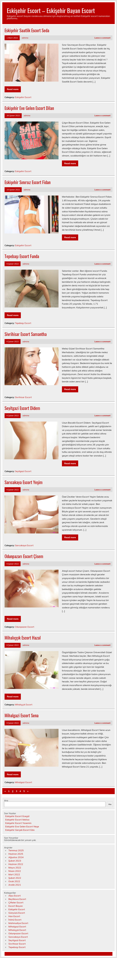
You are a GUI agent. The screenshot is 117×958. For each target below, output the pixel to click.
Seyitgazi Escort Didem (22, 408)
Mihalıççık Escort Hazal (23, 637)
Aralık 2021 (14, 884)
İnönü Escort (14, 919)
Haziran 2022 (15, 864)
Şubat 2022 (14, 877)
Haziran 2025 (15, 853)
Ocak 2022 (14, 881)
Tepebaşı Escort (23, 323)
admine (25, 37)
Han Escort (14, 916)
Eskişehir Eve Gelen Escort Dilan (29, 108)
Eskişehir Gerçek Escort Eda (20, 829)
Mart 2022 (14, 874)
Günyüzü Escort (16, 912)
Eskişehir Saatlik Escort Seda (27, 30)
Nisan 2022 (14, 871)
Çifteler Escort (15, 902)
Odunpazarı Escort (24, 626)
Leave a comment (102, 37)
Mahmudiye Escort (18, 923)
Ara (6, 800)
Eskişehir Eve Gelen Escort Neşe (22, 826)
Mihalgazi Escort (23, 782)
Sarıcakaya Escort (24, 545)
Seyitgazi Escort (23, 471)
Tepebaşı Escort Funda (22, 256)
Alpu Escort (14, 895)
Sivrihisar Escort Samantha (26, 334)
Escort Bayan (15, 905)
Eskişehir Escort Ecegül (17, 816)
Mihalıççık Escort (23, 704)
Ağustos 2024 (16, 857)
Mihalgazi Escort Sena (22, 715)
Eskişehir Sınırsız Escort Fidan (28, 182)
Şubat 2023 (14, 860)
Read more (13, 89)
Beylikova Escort (17, 899)
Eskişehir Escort (23, 97)
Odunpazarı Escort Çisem (24, 556)
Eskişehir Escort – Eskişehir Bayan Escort (51, 10)
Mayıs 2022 (14, 867)
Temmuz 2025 (16, 850)
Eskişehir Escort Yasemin (18, 823)
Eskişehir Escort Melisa (17, 819)
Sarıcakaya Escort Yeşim (24, 482)
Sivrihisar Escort (23, 397)
